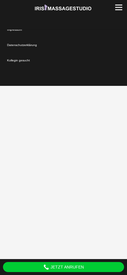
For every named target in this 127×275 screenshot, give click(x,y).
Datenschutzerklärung (22, 45)
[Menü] (118, 7)
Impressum (14, 29)
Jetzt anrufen (66, 267)
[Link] (63, 7)
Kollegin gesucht (18, 60)
